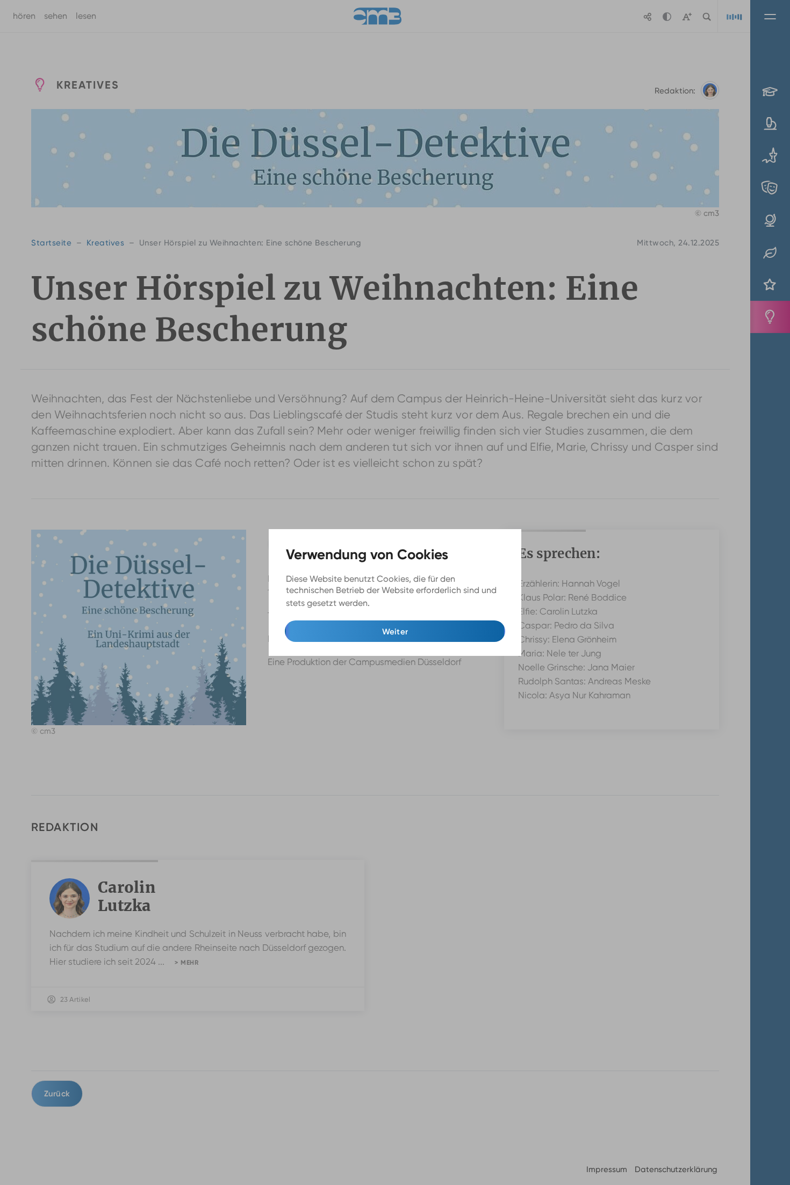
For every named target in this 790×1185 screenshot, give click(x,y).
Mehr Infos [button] (394, 603)
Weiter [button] (395, 632)
